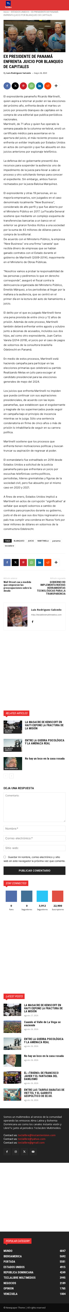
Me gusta (11, 892)
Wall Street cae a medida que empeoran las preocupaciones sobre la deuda (17, 586)
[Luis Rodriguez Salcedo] (17, 617)
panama (56, 540)
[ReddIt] (47, 85)
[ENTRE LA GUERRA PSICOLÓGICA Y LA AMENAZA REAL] (13, 745)
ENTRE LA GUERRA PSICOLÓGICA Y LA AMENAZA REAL (44, 742)
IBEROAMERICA (11, 768)
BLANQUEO (19, 540)
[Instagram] (15, 1151)
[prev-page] (6, 776)
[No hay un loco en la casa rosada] (13, 763)
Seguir (27, 892)
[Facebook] (7, 85)
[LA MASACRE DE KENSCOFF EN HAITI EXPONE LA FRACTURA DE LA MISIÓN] (13, 727)
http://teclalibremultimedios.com (46, 614)
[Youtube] (33, 1151)
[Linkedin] (39, 85)
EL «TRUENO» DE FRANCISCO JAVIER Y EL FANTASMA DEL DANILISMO (41, 1076)
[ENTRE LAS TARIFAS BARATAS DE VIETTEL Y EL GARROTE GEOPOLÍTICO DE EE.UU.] (12, 1094)
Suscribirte (57, 892)
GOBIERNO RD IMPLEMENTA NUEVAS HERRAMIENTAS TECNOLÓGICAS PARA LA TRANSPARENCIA (51, 588)
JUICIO (31, 540)
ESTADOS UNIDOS (20, 11)
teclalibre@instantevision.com (37, 1135)
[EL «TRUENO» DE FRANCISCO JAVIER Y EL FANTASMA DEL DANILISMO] (12, 1077)
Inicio (6, 11)
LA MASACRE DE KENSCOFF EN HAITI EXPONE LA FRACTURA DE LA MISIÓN (44, 725)
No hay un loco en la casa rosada (45, 758)
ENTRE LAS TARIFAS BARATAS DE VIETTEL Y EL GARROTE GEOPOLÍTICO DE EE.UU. (44, 1093)
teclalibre (9, 545)
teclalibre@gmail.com (31, 1142)
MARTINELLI (43, 540)
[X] (15, 85)
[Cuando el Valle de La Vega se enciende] (12, 1027)
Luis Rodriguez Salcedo (18, 73)
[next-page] (11, 776)
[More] (56, 85)
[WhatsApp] (31, 85)
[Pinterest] (23, 85)
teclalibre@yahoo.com (31, 1139)
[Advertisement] (34, 670)
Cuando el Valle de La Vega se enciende (42, 1023)
